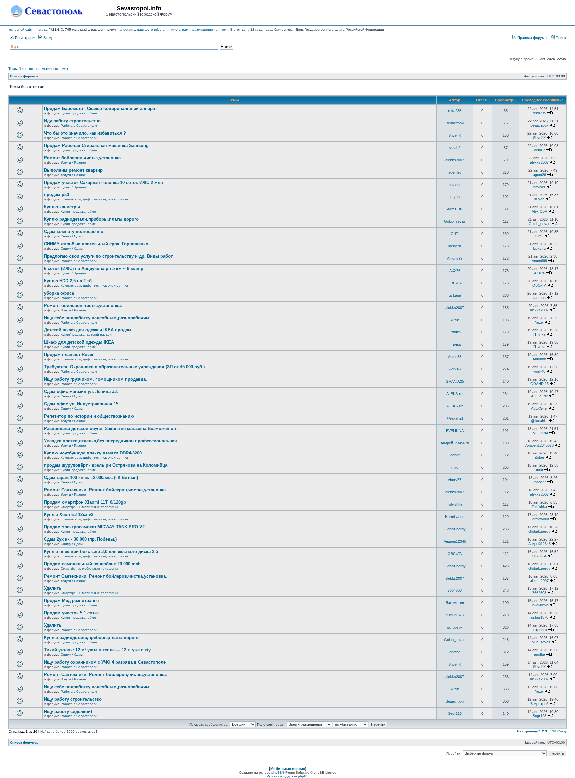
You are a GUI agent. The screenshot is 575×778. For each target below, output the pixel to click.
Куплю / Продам (73, 187)
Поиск (560, 38)
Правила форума (531, 38)
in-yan (455, 197)
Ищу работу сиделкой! (68, 711)
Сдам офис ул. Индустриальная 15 (81, 403)
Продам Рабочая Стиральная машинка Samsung (96, 145)
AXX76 (454, 271)
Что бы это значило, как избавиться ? (85, 133)
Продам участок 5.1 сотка (71, 612)
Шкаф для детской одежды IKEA (79, 342)
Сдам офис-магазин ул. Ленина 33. (81, 391)
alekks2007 (454, 160)
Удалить (52, 588)
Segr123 (455, 713)
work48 (455, 369)
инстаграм (179, 29)
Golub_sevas (455, 221)
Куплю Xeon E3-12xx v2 (68, 514)
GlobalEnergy (455, 529)
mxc (454, 467)
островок (454, 627)
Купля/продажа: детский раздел (86, 334)
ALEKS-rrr (454, 394)
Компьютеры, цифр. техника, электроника (94, 199)
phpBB (276, 772)
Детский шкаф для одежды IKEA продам (87, 329)
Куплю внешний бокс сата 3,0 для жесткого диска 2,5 (101, 551)
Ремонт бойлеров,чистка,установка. (83, 157)
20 (554, 731)
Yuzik (454, 320)
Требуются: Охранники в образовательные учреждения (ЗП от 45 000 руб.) (124, 366)
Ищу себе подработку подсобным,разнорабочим (96, 317)
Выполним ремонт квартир (73, 170)
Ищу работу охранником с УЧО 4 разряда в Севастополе (105, 662)
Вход (47, 38)
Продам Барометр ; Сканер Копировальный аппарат (100, 108)
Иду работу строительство (72, 120)
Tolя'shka (454, 504)
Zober (455, 455)
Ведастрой (455, 123)
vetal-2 (454, 148)
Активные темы (55, 69)
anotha (454, 652)
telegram (126, 29)
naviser (455, 185)
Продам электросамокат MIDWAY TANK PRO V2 (94, 526)
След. (562, 731)
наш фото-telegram (152, 29)
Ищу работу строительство (73, 699)
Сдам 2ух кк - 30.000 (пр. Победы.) (80, 539)
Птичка (455, 332)
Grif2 (455, 234)
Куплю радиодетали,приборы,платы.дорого (91, 219)
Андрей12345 (455, 541)
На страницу (527, 731)
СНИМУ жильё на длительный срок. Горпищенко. (97, 243)
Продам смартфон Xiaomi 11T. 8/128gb (85, 502)
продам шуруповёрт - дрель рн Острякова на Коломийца (105, 465)
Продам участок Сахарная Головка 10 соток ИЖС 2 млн (103, 182)
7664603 (455, 590)
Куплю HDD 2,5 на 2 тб (68, 280)
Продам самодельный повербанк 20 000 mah (92, 563)
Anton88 (454, 357)
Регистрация (25, 38)
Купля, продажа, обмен (79, 113)
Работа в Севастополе (79, 125)
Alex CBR (455, 209)
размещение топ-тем (209, 29)
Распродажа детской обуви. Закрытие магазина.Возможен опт (111, 428)
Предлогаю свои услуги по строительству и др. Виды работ (108, 256)
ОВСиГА (455, 283)
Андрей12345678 (455, 443)
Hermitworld (454, 517)
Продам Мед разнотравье (71, 600)
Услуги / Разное (73, 162)
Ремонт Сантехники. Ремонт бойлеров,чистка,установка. (105, 489)
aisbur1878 (455, 615)
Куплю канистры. (62, 206)
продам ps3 (56, 194)
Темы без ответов (23, 69)
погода (42, 29)
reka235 (454, 111)
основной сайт (21, 29)
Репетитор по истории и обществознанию (89, 416)
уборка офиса (59, 293)
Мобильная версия (287, 769)
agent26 (454, 172)
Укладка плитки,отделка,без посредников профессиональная (110, 440)
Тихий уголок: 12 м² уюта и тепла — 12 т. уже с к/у (97, 649)
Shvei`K (454, 135)
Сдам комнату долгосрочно (73, 231)
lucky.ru (454, 246)
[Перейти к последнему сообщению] (550, 113)
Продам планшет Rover (69, 354)
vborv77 (454, 480)
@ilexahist (454, 418)
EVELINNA (455, 431)
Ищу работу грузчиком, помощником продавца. (95, 379)
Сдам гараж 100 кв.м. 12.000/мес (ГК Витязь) (91, 477)
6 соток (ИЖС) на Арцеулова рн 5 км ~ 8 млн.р (93, 268)
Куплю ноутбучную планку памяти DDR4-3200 (93, 453)
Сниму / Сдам (72, 236)
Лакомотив (455, 603)
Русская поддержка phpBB (288, 776)
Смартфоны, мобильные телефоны (89, 507)
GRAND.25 (455, 381)
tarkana (455, 295)
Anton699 (454, 258)
